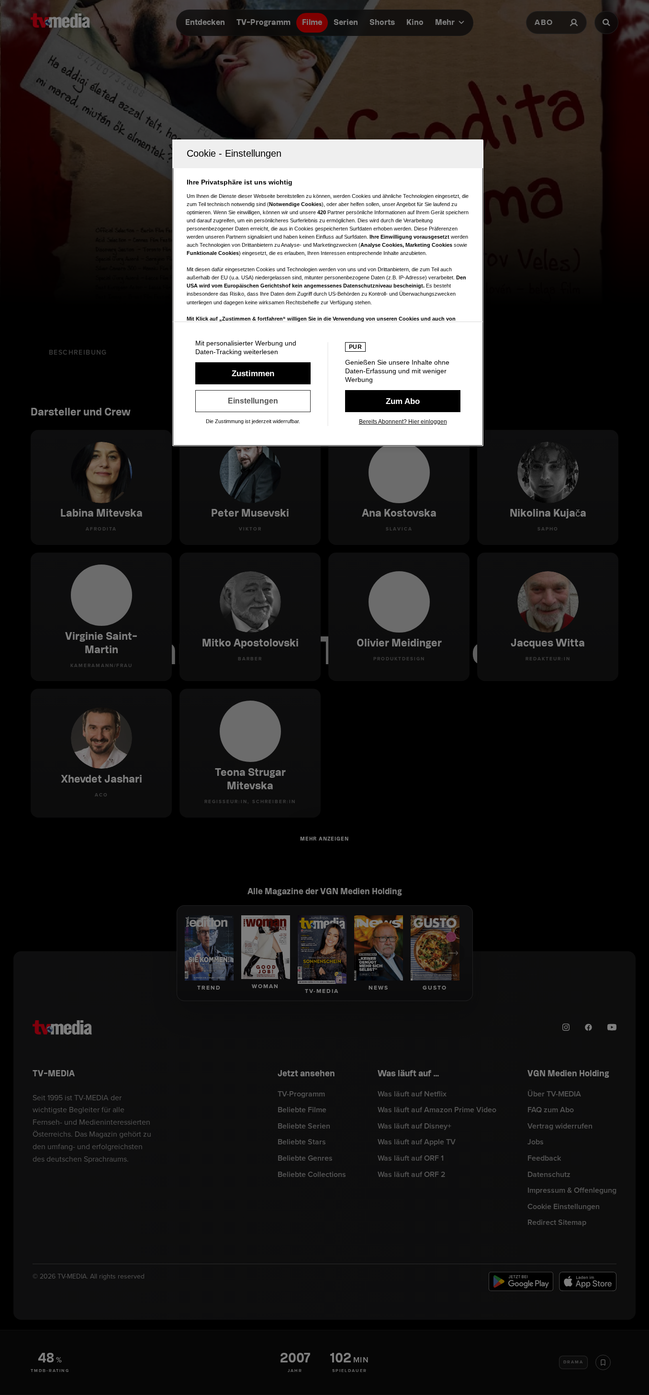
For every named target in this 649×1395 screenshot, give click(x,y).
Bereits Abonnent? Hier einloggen (403, 421)
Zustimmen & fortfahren (253, 373)
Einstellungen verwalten (253, 401)
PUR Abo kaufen (402, 401)
